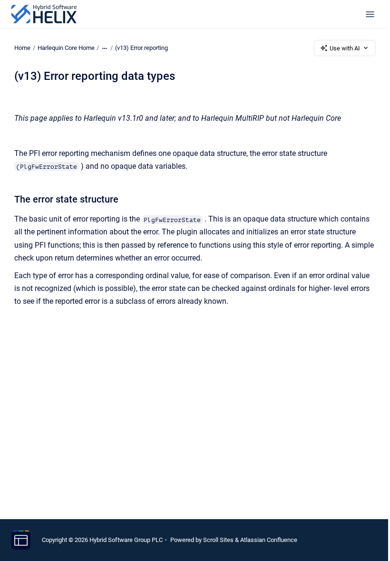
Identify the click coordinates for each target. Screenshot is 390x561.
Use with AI (345, 48)
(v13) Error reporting (141, 47)
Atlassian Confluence (268, 539)
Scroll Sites (218, 539)
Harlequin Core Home (66, 47)
